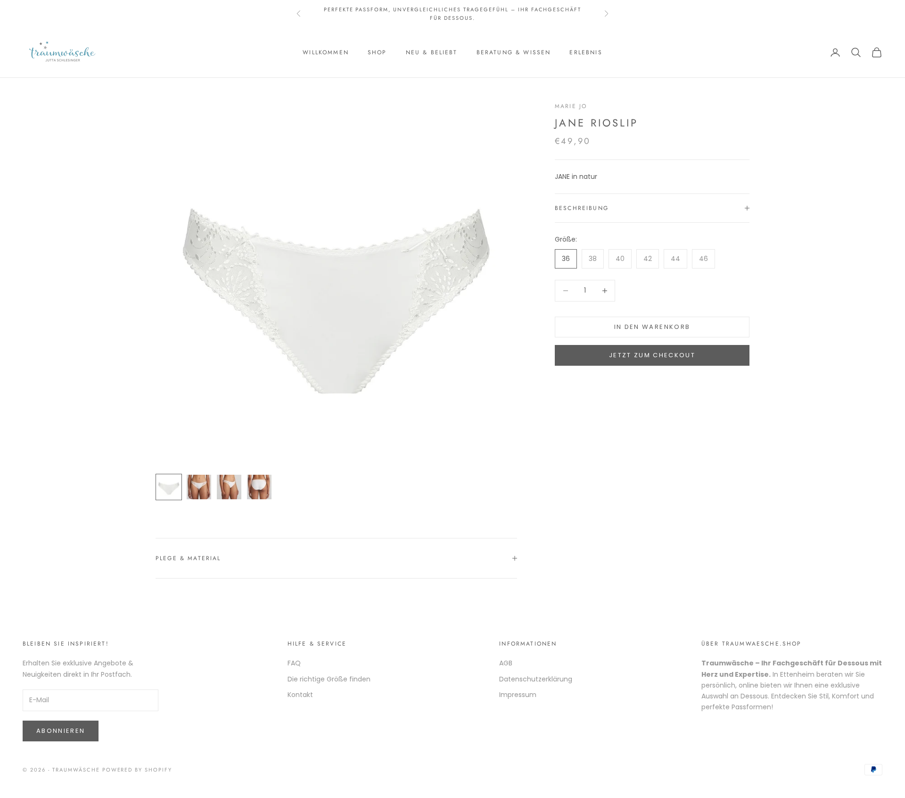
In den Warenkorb (652, 326)
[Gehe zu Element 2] (199, 487)
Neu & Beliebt (432, 52)
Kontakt (300, 694)
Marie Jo (571, 106)
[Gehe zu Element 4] (259, 487)
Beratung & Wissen (514, 52)
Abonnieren (60, 730)
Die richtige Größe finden (329, 679)
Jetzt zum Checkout (652, 355)
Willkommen (326, 52)
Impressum (517, 694)
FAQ (294, 663)
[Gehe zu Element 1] (169, 487)
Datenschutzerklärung (535, 679)
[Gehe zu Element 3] (229, 487)
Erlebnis (585, 52)
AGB (505, 663)
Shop (377, 52)
